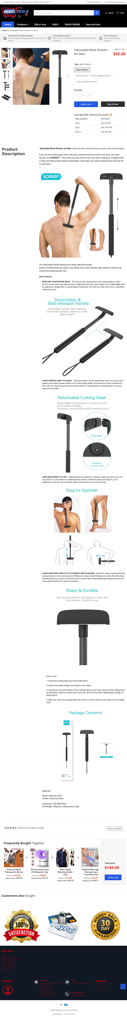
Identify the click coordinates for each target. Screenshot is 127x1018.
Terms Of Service (8, 962)
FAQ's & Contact (8, 957)
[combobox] (67, 12)
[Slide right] (68, 76)
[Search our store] (97, 12)
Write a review (114, 828)
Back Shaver (82, 69)
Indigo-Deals (59, 1010)
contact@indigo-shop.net (115, 2)
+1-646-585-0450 (93, 2)
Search (4, 954)
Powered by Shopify (70, 1010)
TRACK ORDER (7, 965)
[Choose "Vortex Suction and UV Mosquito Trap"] (47, 849)
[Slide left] (14, 76)
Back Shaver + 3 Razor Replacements (93, 75)
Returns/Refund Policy (10, 959)
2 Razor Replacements (86, 81)
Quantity (78, 90)
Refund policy (7, 970)
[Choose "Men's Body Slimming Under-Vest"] (73, 849)
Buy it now (113, 104)
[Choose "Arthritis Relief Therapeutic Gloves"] (21, 849)
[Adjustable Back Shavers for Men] (6, 53)
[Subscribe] (123, 986)
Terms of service (69, 1014)
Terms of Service (8, 967)
